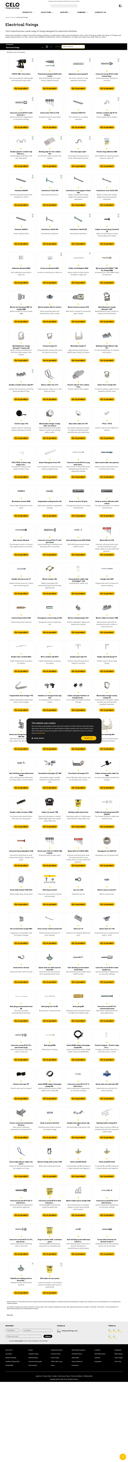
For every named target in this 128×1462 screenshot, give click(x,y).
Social (52, 1365)
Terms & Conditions (76, 1376)
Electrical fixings (33, 1357)
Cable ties (97, 1357)
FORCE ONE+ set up (56, 1361)
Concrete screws (55, 1354)
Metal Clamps (118, 1354)
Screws (30, 1350)
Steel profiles (75, 1357)
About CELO (9, 1350)
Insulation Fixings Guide (12, 1361)
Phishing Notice (88, 1376)
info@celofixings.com (70, 1331)
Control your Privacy (64, 1376)
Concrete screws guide (35, 1361)
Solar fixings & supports (78, 1350)
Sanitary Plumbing (10, 1357)
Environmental (32, 1365)
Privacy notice (47, 1376)
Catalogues (118, 1350)
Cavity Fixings (119, 1357)
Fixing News (98, 1361)
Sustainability (9, 1365)
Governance (75, 1365)
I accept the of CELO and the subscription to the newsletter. (28, 1341)
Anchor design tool (77, 1361)
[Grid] (47, 46)
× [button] (98, 720)
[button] (38, 738)
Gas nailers (8, 1354)
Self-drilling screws (100, 1354)
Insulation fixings (33, 1354)
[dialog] (64, 731)
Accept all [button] (89, 738)
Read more (41, 733)
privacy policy (19, 1341)
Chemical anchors (77, 1354)
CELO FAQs (118, 1361)
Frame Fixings (55, 1357)
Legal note (39, 1376)
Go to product (21, 88)
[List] (50, 46)
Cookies (54, 1376)
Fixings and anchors (57, 1350)
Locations (97, 1350)
